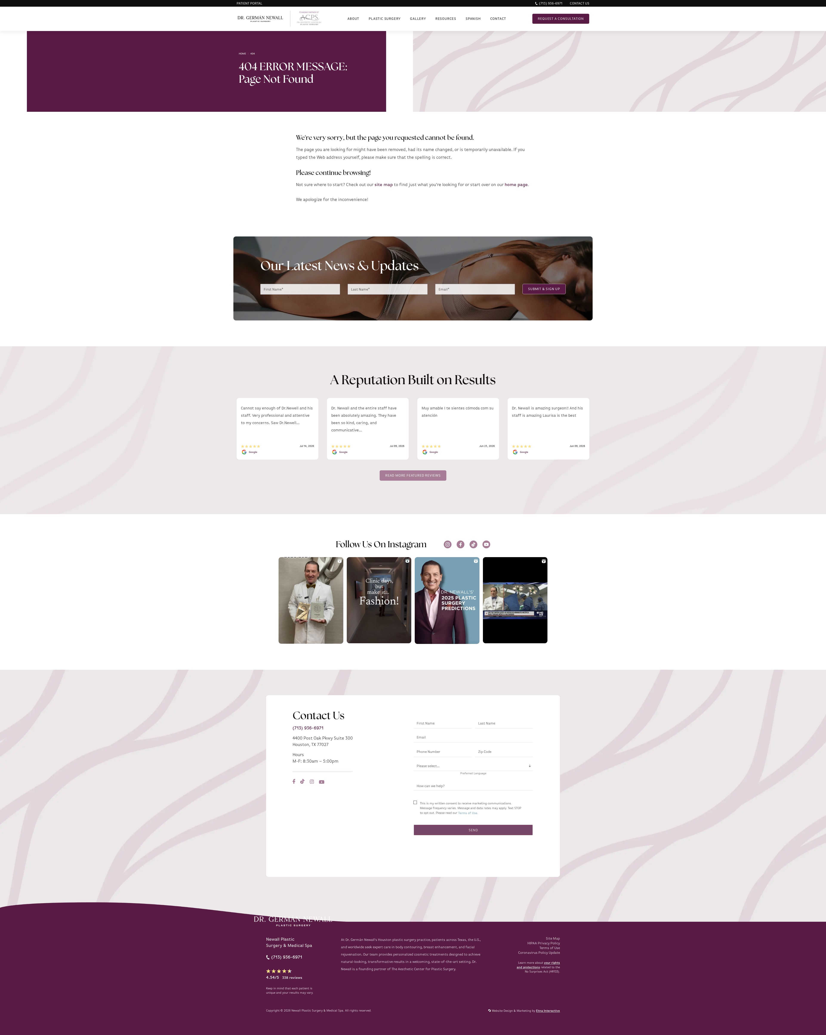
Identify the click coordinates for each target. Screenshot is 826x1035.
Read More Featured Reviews (413, 475)
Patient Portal (249, 3)
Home (242, 53)
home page (516, 184)
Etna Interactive (548, 1010)
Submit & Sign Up (544, 289)
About (353, 19)
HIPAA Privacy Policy (543, 943)
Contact (498, 19)
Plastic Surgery (385, 19)
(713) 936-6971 (550, 3)
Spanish (473, 19)
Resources (445, 19)
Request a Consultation (561, 19)
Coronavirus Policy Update (539, 953)
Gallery (418, 19)
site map (383, 184)
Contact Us (579, 3)
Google (253, 452)
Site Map (553, 938)
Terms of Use (467, 813)
